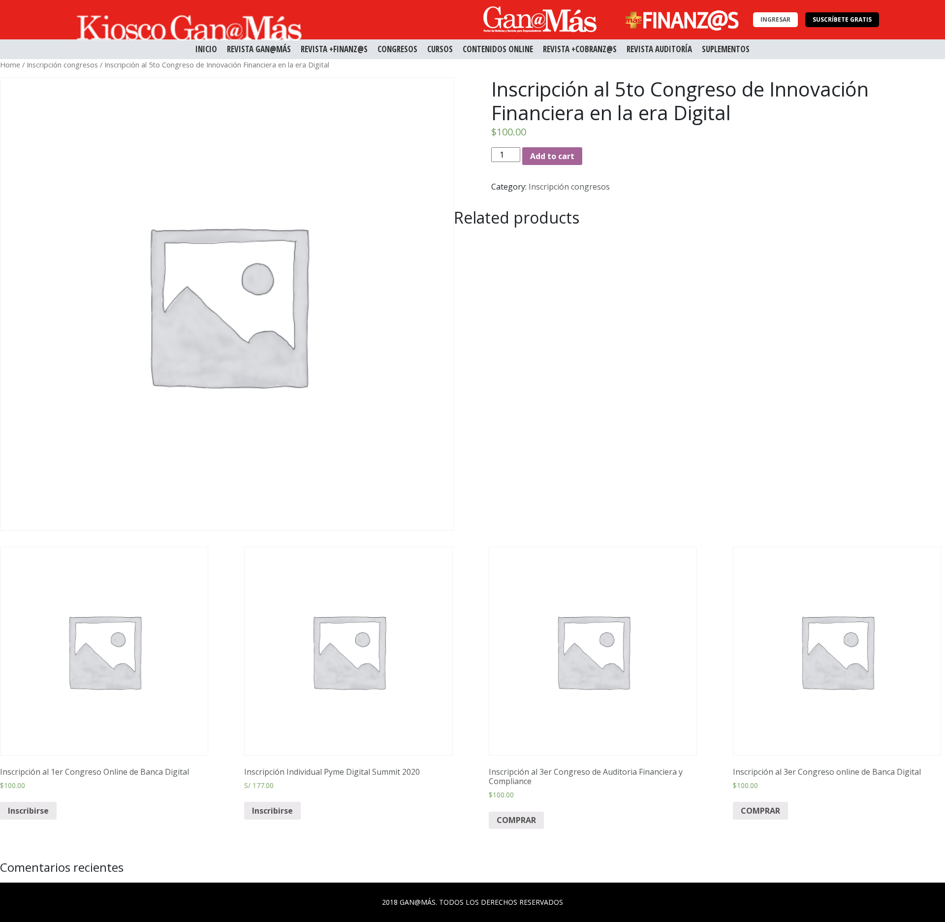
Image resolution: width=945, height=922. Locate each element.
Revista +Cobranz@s (580, 49)
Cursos (440, 49)
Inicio (206, 49)
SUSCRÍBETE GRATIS (842, 19)
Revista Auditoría (659, 49)
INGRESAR (775, 19)
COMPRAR (516, 820)
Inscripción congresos (62, 64)
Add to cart (552, 156)
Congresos (397, 49)
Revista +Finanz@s (334, 49)
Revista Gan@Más (259, 49)
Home (10, 64)
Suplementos (726, 49)
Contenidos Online (498, 49)
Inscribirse (28, 810)
